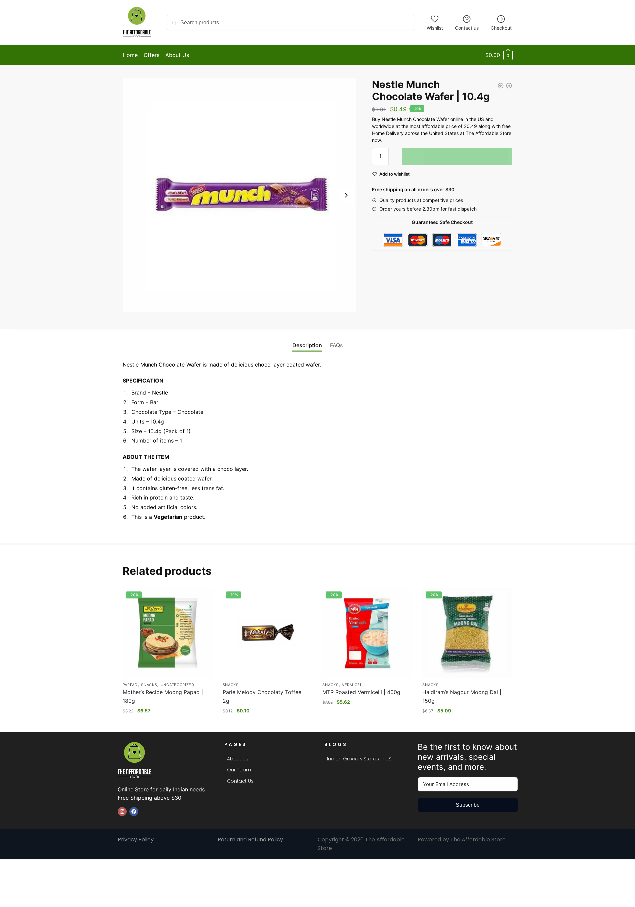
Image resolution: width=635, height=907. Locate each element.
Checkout (501, 28)
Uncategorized (177, 684)
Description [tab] (307, 345)
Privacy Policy (136, 839)
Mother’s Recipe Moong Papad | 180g (163, 696)
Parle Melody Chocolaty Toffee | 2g (264, 696)
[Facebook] (133, 811)
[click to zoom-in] (240, 195)
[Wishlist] (203, 598)
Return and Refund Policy (250, 839)
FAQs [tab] (336, 345)
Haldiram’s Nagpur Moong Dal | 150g (461, 696)
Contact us (467, 28)
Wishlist (435, 28)
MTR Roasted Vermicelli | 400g (361, 692)
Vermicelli (354, 684)
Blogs (335, 744)
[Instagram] (122, 811)
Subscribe (468, 805)
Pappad (130, 684)
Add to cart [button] (167, 724)
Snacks (149, 684)
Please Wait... (457, 156)
